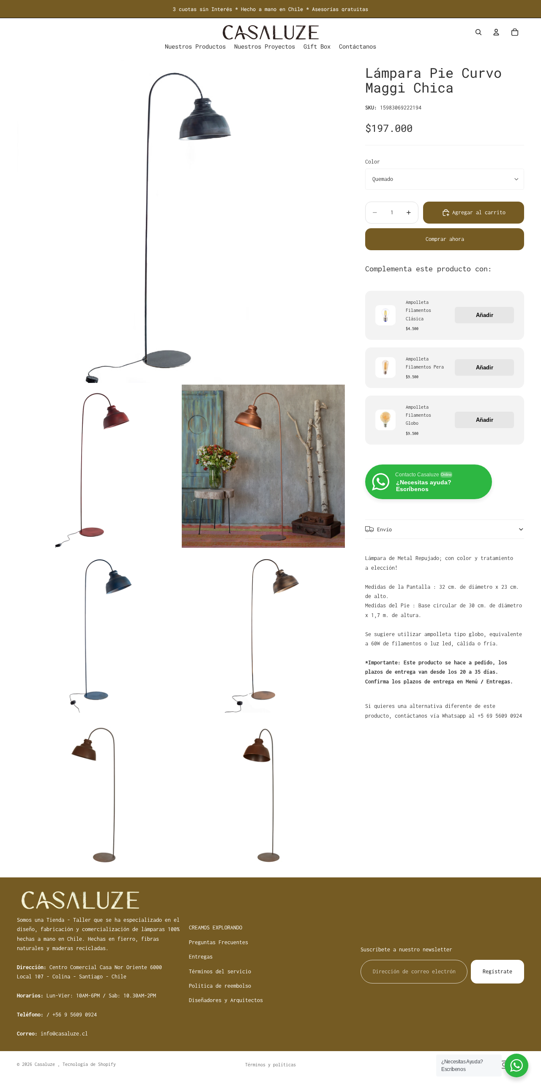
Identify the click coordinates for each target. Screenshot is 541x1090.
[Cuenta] (496, 32)
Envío (384, 529)
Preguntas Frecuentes (218, 942)
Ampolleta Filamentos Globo (418, 415)
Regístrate (497, 971)
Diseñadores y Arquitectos (226, 1000)
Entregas (201, 956)
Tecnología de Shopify (89, 1064)
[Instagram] (504, 1065)
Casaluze (46, 1064)
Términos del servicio (220, 971)
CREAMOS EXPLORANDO (215, 927)
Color (372, 161)
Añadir (484, 315)
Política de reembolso (220, 986)
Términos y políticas (270, 1064)
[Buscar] (478, 32)
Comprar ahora (445, 239)
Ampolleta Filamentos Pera (425, 362)
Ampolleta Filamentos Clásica (418, 310)
